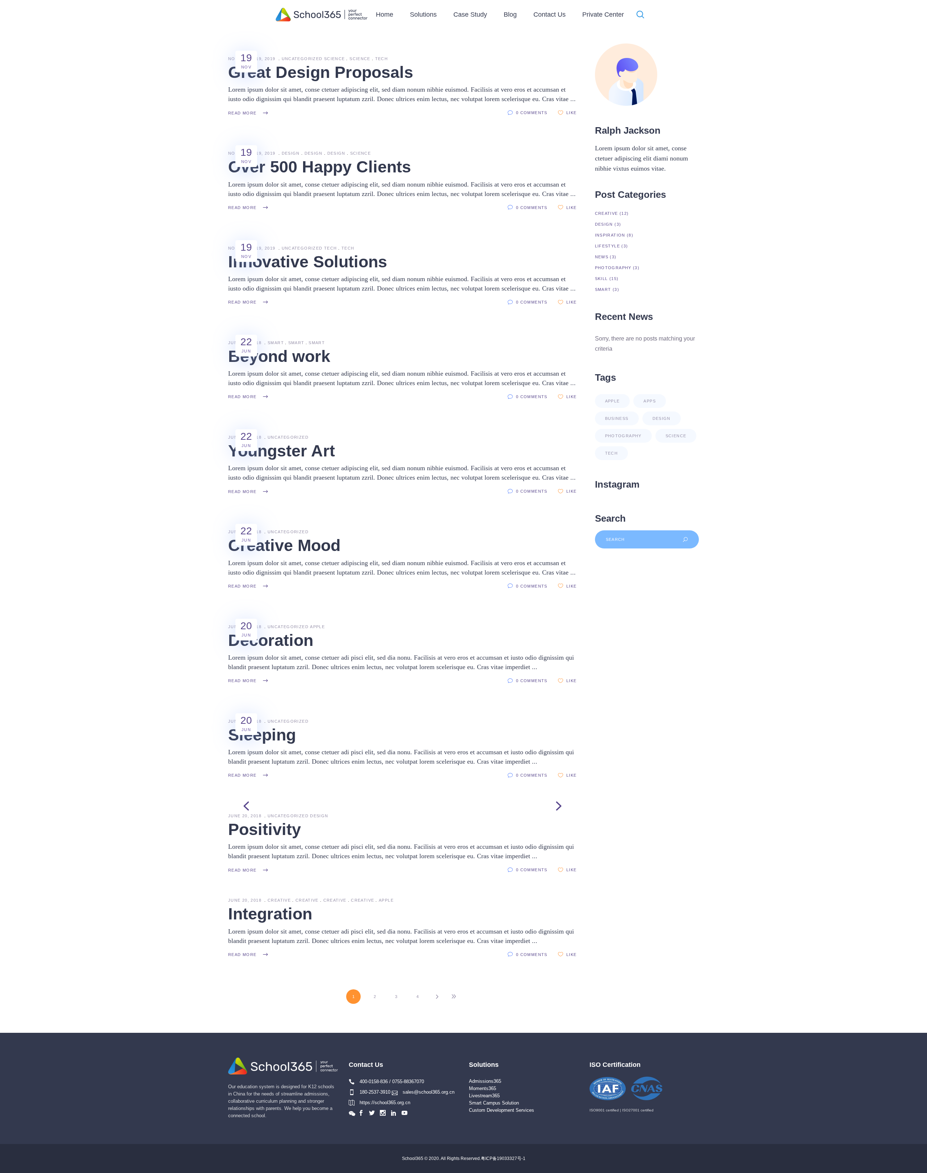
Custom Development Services (501, 1110)
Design (291, 153)
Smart (276, 343)
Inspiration (610, 235)
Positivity (264, 829)
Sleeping (262, 735)
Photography (613, 268)
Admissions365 (485, 1081)
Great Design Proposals (320, 72)
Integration (270, 914)
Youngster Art (281, 451)
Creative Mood (284, 545)
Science (334, 59)
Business (617, 418)
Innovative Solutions (307, 261)
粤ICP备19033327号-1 (503, 1158)
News (602, 257)
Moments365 (482, 1088)
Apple (317, 627)
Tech (381, 59)
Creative (279, 900)
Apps (649, 401)
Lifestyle (607, 246)
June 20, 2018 (245, 816)
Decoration (270, 640)
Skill (601, 278)
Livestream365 (484, 1095)
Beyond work (279, 356)
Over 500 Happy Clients (319, 167)
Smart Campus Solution (494, 1103)
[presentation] (246, 806)
